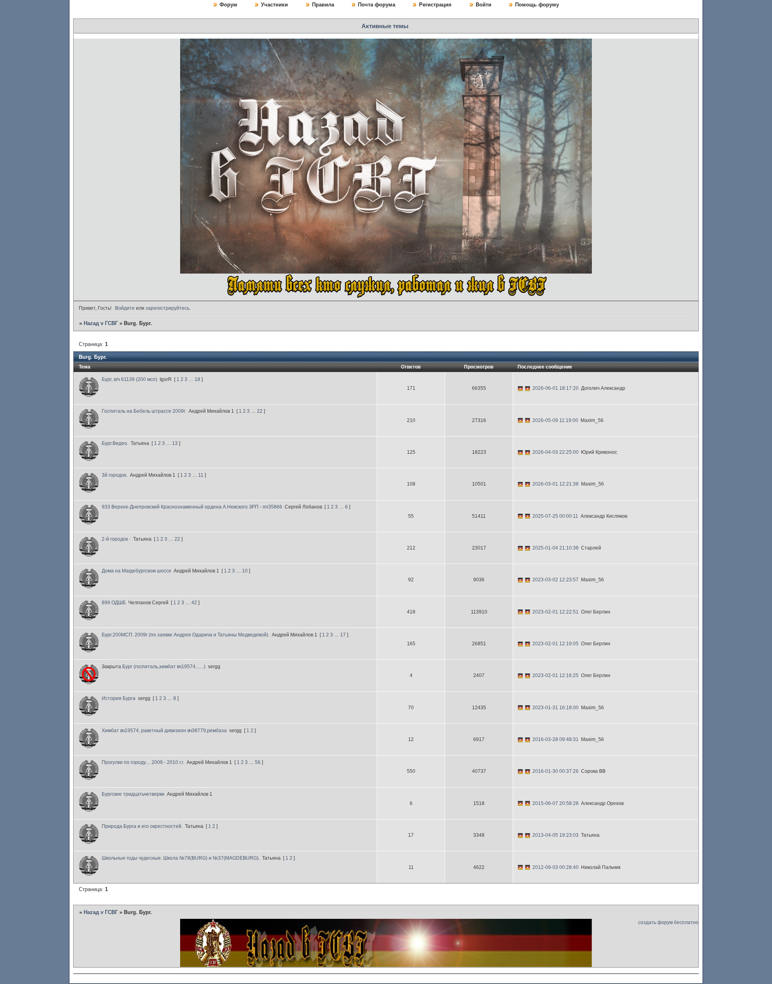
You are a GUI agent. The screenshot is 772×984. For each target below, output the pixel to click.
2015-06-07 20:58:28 (555, 803)
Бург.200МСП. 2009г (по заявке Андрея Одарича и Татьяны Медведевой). (185, 635)
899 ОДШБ (114, 602)
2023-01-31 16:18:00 (555, 707)
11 (200, 475)
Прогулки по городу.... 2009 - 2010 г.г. (143, 762)
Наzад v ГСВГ (101, 323)
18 (197, 379)
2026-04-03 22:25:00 (555, 452)
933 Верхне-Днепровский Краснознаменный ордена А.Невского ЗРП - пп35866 (192, 507)
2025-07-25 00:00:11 (555, 516)
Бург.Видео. (115, 443)
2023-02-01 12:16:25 (555, 675)
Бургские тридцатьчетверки (133, 794)
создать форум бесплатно (668, 922)
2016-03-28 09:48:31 (555, 739)
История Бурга (119, 698)
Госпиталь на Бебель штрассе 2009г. (144, 411)
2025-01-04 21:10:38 (555, 548)
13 (175, 443)
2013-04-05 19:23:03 (555, 835)
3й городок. (114, 475)
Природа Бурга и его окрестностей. (142, 826)
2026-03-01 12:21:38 (555, 484)
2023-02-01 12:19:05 (555, 643)
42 (194, 602)
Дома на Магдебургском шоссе (136, 571)
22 (260, 411)
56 (258, 762)
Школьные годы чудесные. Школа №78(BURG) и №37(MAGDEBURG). (181, 858)
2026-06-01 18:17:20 (555, 388)
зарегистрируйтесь (167, 308)
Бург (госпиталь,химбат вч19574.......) (163, 666)
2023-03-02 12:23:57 (555, 580)
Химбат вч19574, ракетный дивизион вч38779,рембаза (164, 730)
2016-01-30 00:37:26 (555, 771)
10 (245, 571)
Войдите (125, 308)
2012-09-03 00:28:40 (555, 867)
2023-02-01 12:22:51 (555, 612)
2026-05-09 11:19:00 (555, 420)
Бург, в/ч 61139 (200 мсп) (129, 379)
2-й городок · (116, 539)
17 (343, 635)
